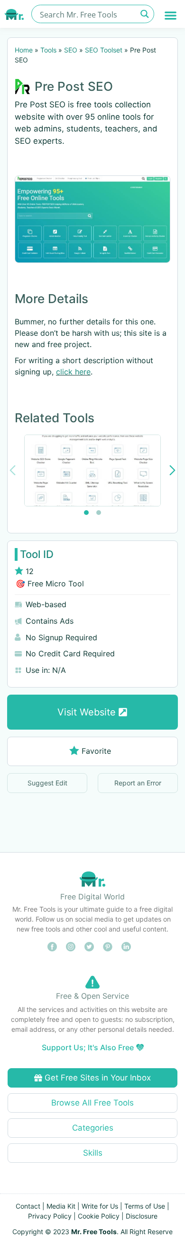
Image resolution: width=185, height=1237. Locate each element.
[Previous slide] (12, 470)
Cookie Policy (99, 1216)
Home (24, 50)
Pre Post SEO (74, 86)
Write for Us (100, 1206)
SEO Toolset (103, 50)
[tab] (86, 512)
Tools (48, 50)
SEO (70, 50)
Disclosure (141, 1216)
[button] (171, 15)
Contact (28, 1206)
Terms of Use (144, 1206)
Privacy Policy (50, 1216)
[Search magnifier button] (145, 14)
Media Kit (60, 1206)
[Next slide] (172, 470)
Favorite (96, 751)
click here (73, 371)
